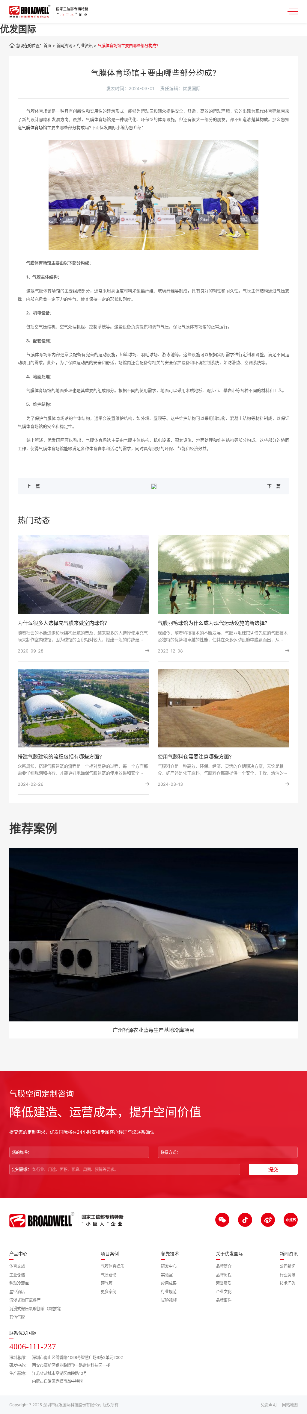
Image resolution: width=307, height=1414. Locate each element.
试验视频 (169, 1300)
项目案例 (110, 1253)
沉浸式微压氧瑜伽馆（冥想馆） (36, 1308)
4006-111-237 (32, 1346)
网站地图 (290, 1404)
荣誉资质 (223, 1283)
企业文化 (223, 1291)
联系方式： (170, 1152)
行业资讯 (85, 45)
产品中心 (18, 1253)
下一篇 (274, 486)
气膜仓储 (108, 1274)
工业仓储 (17, 1274)
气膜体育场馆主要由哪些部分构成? (128, 45)
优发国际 (18, 29)
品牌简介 (223, 1266)
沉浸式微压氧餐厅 (24, 1300)
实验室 (167, 1274)
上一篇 (33, 486)
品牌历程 (223, 1274)
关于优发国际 (229, 1253)
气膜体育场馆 (34, 127)
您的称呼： (21, 1152)
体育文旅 (17, 1266)
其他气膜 (17, 1317)
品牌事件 (223, 1300)
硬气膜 (106, 1283)
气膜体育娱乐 (112, 1266)
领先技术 (170, 1253)
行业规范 (169, 1291)
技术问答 (287, 1283)
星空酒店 (17, 1291)
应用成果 (169, 1283)
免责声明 (268, 1404)
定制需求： (21, 1169)
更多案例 (108, 1291)
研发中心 (169, 1266)
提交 (273, 1169)
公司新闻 (287, 1266)
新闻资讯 (64, 45)
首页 (47, 45)
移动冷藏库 (19, 1283)
